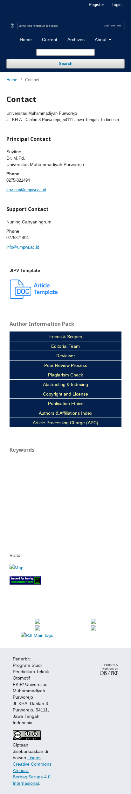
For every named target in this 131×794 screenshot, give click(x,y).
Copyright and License (65, 394)
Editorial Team (65, 346)
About (101, 39)
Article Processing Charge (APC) (65, 422)
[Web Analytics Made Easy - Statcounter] (25, 583)
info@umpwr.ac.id (22, 247)
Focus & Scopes (65, 336)
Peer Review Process (65, 365)
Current (49, 39)
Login (116, 4)
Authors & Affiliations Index (65, 413)
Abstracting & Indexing (65, 384)
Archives (76, 39)
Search (65, 63)
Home (26, 39)
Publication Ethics (65, 403)
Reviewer (65, 355)
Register (96, 4)
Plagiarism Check (65, 374)
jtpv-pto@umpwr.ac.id (26, 189)
